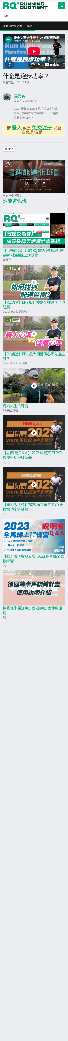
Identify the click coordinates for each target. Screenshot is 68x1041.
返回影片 (9, 148)
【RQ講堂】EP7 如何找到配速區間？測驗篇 (34, 304)
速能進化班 (15, 200)
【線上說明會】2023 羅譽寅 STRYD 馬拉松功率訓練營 (33, 507)
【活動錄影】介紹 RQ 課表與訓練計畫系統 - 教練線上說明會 (33, 252)
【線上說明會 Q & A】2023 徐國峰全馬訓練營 (33, 558)
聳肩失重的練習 (15, 405)
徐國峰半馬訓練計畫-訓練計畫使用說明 (32, 610)
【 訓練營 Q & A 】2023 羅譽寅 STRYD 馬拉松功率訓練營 (32, 455)
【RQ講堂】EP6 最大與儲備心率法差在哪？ (34, 356)
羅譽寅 (19, 96)
